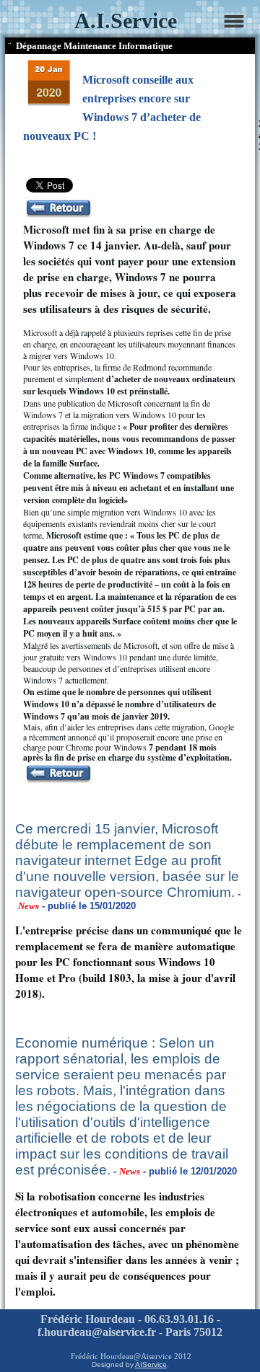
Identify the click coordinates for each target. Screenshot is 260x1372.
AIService (151, 1364)
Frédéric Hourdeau (102, 1356)
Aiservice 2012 (166, 1356)
